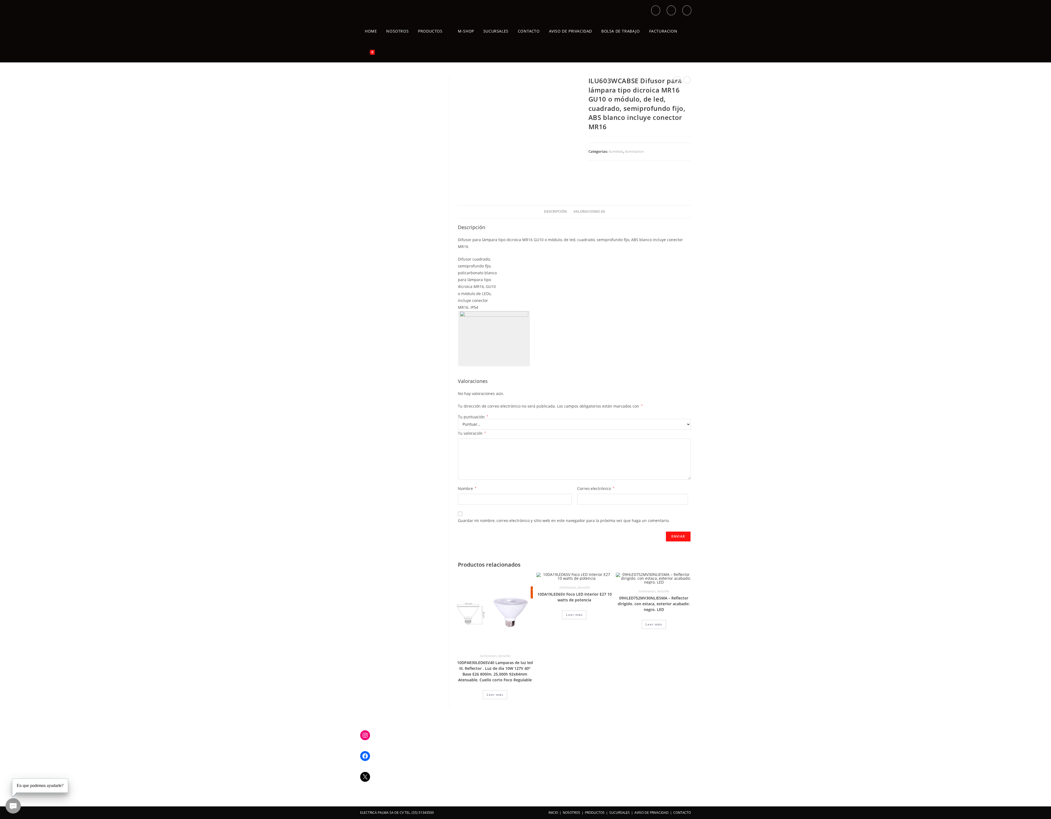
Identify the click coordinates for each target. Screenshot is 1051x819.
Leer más (495, 694)
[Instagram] (365, 735)
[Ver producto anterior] (677, 80)
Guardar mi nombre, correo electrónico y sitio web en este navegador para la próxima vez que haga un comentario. (564, 520)
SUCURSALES (619, 812)
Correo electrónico (595, 488)
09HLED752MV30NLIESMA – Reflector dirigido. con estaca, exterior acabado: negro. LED (654, 603)
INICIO (553, 812)
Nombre (467, 488)
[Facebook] (365, 756)
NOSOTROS (571, 812)
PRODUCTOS (595, 812)
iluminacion (634, 151)
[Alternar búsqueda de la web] (385, 52)
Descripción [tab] (555, 211)
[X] (365, 777)
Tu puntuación (473, 417)
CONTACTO (682, 812)
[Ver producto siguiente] (687, 80)
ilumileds (616, 151)
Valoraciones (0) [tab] (589, 211)
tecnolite (504, 655)
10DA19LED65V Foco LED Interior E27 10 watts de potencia (574, 597)
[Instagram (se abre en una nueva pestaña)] (686, 10)
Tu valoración (472, 433)
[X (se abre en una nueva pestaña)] (655, 10)
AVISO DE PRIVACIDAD (651, 812)
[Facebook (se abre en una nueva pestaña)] (671, 10)
